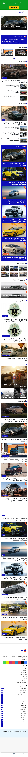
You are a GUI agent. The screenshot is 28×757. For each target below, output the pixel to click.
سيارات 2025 (22, 61)
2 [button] (13, 58)
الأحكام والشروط (24, 672)
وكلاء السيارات (23, 722)
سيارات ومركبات (24, 676)
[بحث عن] (26, 12)
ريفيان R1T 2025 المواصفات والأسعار (10, 96)
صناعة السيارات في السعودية (21, 724)
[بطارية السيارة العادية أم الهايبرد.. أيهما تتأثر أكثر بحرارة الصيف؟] (14, 377)
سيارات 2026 (22, 103)
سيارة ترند (25, 678)
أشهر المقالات (22, 401)
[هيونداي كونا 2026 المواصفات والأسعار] (23, 128)
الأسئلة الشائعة (23, 709)
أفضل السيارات (23, 697)
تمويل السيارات (23, 713)
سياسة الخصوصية (24, 674)
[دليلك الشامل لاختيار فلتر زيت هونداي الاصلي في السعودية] (7, 393)
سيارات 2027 (22, 47)
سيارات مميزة (23, 705)
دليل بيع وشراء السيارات (19, 280)
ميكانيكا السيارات (23, 690)
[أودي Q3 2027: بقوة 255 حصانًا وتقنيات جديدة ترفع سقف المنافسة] (7, 52)
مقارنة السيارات (21, 263)
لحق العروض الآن (14, 7)
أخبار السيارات (23, 703)
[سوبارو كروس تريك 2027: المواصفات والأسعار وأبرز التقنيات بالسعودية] (21, 52)
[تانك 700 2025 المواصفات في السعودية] (23, 86)
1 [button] (14, 58)
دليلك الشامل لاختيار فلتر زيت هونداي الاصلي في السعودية (7, 397)
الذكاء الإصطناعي (23, 726)
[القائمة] (1, 12)
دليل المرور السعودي (20, 300)
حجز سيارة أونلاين (24, 680)
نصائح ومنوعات (23, 701)
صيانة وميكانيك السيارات (19, 364)
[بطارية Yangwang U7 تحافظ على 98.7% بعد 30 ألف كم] (14, 23)
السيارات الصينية (20, 146)
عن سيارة (24, 711)
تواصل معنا (25, 668)
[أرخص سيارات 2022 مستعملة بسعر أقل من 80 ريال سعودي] (14, 286)
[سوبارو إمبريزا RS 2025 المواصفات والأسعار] (23, 92)
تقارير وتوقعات (23, 719)
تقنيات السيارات (23, 717)
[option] (14, 23)
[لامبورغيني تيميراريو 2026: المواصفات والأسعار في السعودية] (23, 140)
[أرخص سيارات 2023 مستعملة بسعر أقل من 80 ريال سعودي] (14, 294)
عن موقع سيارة (24, 670)
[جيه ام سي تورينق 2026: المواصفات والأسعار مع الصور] (23, 134)
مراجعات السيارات (23, 688)
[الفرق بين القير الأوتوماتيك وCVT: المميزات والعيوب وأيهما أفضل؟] (20, 393)
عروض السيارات (23, 715)
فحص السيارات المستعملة (22, 682)
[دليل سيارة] (21, 12)
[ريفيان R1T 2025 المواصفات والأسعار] (23, 98)
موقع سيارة (4, 731)
